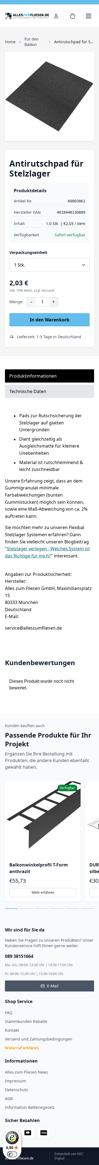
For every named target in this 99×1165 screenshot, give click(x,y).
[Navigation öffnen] (88, 15)
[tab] (11, 908)
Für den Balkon (31, 41)
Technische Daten (27, 391)
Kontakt (12, 1030)
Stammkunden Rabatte (26, 1021)
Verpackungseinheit (28, 252)
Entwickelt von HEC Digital (69, 1156)
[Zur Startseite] (27, 16)
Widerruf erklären (22, 1047)
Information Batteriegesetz (30, 1107)
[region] (49, 841)
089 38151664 (19, 956)
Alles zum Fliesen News (26, 1072)
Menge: (16, 301)
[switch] (12, 1154)
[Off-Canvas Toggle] (56, 16)
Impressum (15, 1080)
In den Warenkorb (49, 320)
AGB (9, 1098)
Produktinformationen (33, 376)
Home (10, 41)
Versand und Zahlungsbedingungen (38, 1039)
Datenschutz (16, 1089)
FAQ (8, 1012)
